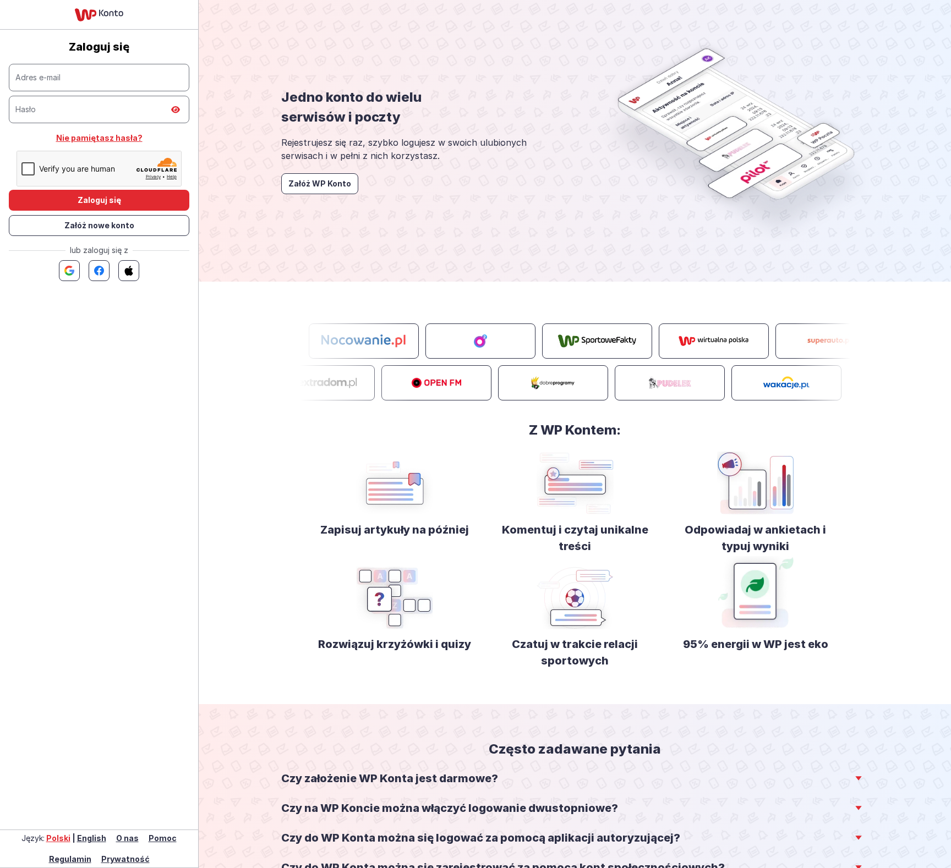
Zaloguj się (99, 200)
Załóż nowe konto (99, 225)
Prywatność (125, 859)
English (91, 838)
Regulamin (70, 859)
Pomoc (163, 838)
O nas (127, 838)
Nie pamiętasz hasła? (99, 137)
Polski (58, 838)
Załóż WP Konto (319, 183)
